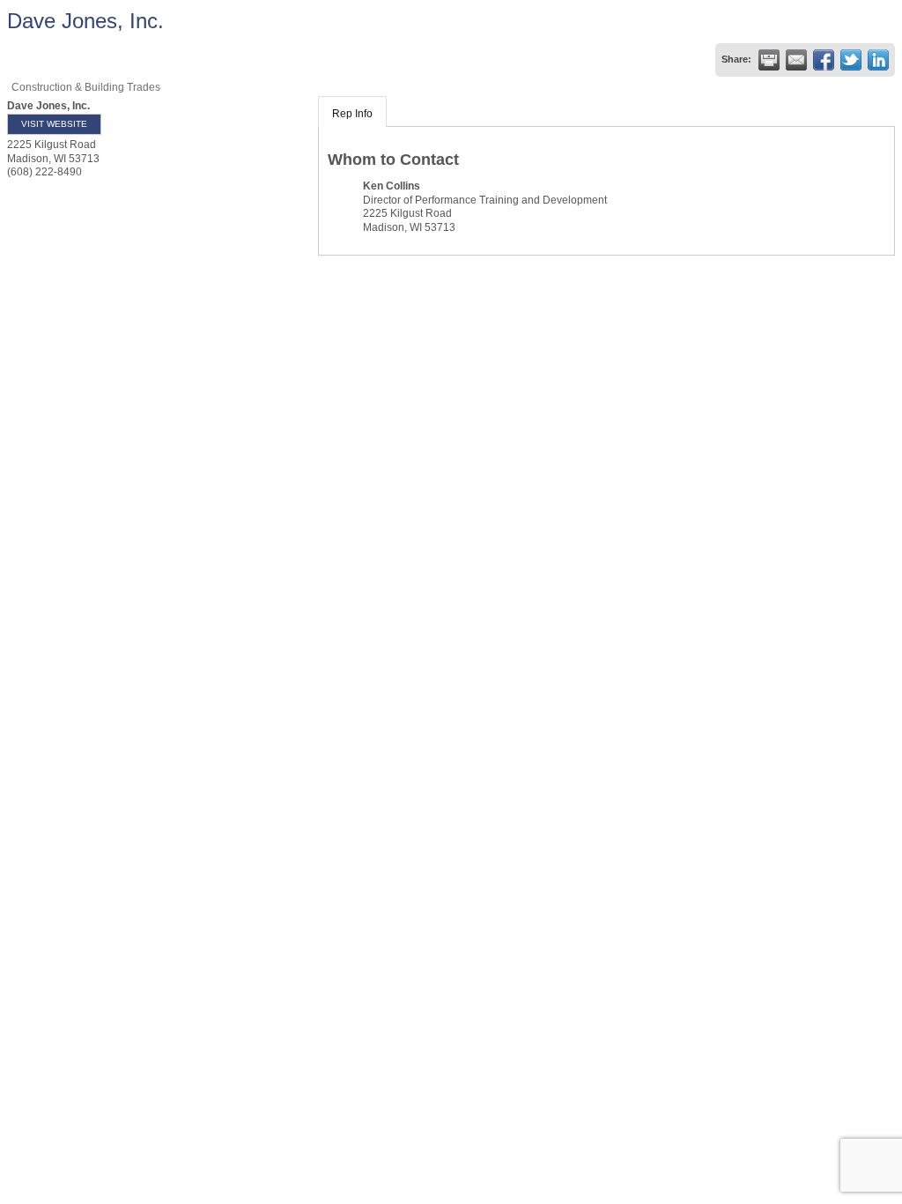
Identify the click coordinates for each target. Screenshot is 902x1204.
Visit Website (54, 124)
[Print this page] (769, 60)
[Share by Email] (796, 60)
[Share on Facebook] (823, 60)
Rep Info (352, 114)
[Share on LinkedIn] (878, 60)
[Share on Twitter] (850, 60)
